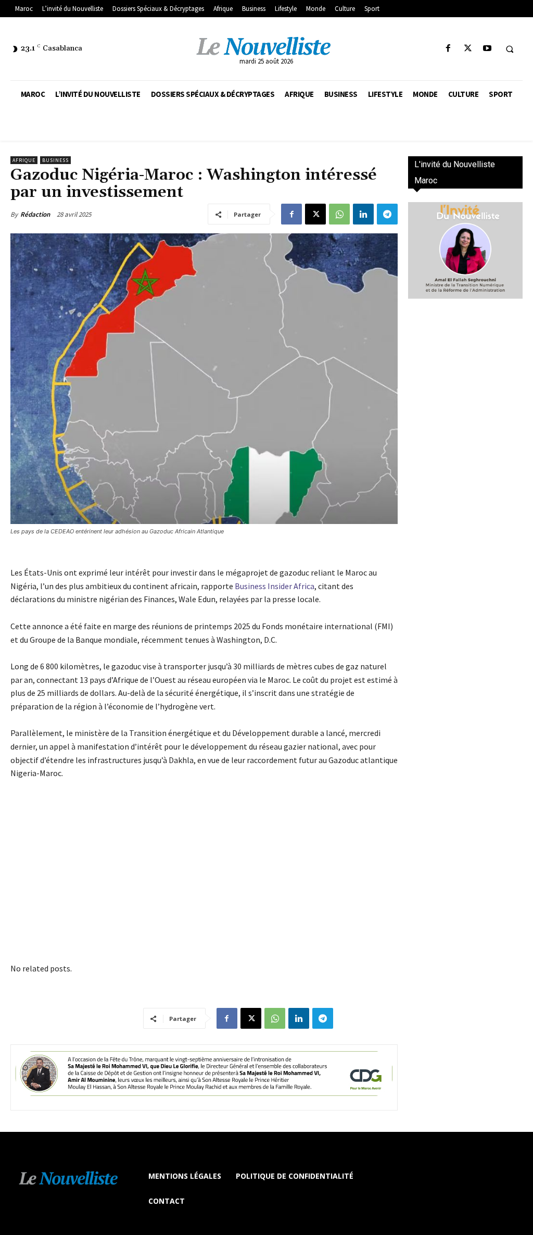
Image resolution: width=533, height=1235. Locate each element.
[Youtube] (487, 49)
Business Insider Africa (274, 586)
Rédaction (35, 214)
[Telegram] (387, 214)
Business (55, 160)
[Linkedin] (363, 214)
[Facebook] (448, 49)
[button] (510, 49)
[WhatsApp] (339, 214)
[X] (468, 49)
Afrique (23, 160)
